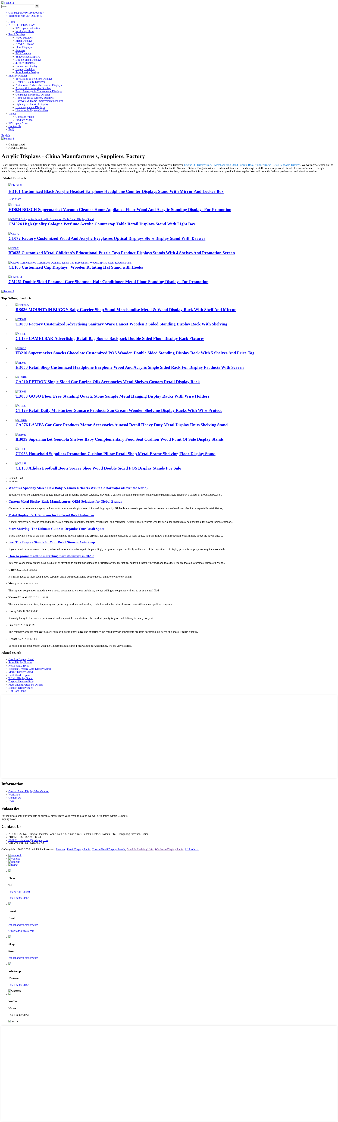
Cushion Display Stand (21, 659)
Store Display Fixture (20, 662)
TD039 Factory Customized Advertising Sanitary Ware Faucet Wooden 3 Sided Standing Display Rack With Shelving (121, 324)
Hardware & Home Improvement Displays (39, 100)
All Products (192, 849)
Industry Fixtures (17, 75)
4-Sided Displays (25, 62)
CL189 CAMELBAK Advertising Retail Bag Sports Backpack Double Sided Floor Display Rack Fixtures (109, 338)
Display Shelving (25, 69)
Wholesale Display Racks (169, 849)
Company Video (24, 116)
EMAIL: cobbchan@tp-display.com (28, 840)
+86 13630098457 (18, 897)
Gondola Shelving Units (140, 849)
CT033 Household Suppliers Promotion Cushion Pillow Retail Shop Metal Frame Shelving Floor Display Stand (115, 453)
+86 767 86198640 (19, 891)
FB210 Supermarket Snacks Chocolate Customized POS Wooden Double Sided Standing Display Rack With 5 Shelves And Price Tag (134, 353)
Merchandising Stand (226, 164)
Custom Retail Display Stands (108, 849)
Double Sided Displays (28, 59)
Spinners (20, 50)
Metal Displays (23, 40)
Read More (14, 198)
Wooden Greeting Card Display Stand (29, 668)
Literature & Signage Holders (31, 110)
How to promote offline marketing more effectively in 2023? (51, 556)
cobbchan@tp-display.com (23, 924)
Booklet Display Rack (20, 687)
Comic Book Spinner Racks (255, 164)
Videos (12, 113)
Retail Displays (16, 34)
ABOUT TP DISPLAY (21, 24)
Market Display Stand (20, 671)
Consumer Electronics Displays (32, 94)
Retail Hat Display (18, 665)
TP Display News (18, 123)
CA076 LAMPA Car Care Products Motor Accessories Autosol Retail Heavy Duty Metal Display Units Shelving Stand (121, 425)
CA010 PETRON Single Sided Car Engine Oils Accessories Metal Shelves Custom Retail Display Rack (107, 381)
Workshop (14, 794)
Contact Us (14, 126)
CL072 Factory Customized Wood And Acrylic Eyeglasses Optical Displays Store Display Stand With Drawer (106, 238)
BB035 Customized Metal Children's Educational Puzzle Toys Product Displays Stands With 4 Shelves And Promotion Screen (121, 253)
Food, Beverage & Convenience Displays (38, 91)
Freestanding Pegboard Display (25, 684)
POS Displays (23, 53)
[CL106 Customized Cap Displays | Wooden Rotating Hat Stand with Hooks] (70, 262)
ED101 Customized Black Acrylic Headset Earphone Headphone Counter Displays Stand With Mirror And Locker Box (116, 191)
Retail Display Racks (78, 849)
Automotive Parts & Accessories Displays (38, 85)
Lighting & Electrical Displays (32, 104)
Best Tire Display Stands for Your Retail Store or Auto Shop (51, 542)
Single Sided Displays (27, 56)
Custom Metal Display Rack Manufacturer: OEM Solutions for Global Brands (65, 501)
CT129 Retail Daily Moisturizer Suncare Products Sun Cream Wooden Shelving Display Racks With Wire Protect (118, 410)
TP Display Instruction (27, 28)
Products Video (24, 119)
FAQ (11, 129)
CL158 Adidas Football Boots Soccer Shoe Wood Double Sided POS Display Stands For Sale (98, 468)
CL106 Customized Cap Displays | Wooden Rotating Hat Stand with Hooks (75, 267)
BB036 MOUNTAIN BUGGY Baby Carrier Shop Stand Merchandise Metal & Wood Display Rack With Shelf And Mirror (125, 309)
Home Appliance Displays (30, 107)
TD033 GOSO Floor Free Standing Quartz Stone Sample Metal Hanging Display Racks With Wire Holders (112, 396)
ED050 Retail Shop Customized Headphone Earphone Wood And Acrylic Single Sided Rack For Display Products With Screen (129, 367)
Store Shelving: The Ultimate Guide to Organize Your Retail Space (56, 529)
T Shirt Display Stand (20, 678)
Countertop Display (26, 66)
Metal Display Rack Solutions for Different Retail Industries (51, 515)
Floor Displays (23, 47)
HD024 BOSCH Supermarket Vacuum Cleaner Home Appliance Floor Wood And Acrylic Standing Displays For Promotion (119, 209)
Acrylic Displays (24, 43)
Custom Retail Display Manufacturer (28, 791)
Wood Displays (24, 37)
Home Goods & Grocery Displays (34, 97)
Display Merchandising (21, 681)
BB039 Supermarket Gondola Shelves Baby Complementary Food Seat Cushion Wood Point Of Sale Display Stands (119, 439)
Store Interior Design (27, 72)
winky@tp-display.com (21, 930)
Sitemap (60, 849)
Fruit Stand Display (19, 675)
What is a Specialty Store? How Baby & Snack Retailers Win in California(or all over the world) (78, 488)
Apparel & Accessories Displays (33, 88)
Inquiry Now (8, 818)
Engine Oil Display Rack (198, 164)
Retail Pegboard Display (286, 164)
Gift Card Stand (17, 690)
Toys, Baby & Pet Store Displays (33, 78)
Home (11, 21)
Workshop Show (24, 31)
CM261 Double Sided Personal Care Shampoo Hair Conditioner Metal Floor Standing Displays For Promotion (108, 281)
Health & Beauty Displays (30, 81)
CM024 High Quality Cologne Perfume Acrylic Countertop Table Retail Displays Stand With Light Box (101, 224)
